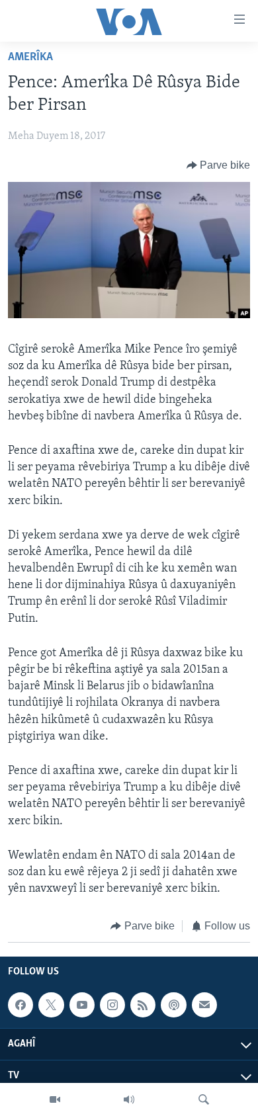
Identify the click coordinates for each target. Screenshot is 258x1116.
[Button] (219, 165)
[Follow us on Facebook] (20, 1004)
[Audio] (129, 1099)
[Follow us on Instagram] (112, 1004)
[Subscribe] (204, 1004)
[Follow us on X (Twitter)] (51, 1004)
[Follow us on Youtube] (82, 1004)
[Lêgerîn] (204, 1099)
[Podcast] (173, 1004)
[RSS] (142, 1004)
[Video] (55, 1099)
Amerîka (30, 58)
